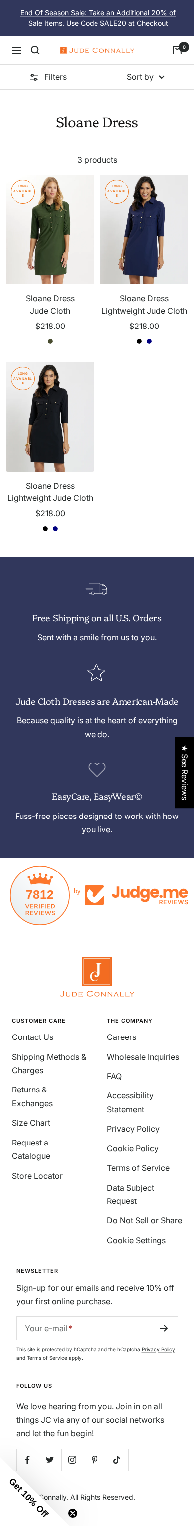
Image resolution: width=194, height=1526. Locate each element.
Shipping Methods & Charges (49, 1063)
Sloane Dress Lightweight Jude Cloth (144, 304)
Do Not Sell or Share (144, 1220)
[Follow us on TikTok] (117, 1460)
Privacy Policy (133, 1129)
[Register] (164, 1328)
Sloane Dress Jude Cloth (50, 304)
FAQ (114, 1076)
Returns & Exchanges (32, 1096)
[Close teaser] (73, 1513)
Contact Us (32, 1037)
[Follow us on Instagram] (72, 1460)
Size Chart (31, 1123)
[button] (35, 1491)
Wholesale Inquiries (143, 1057)
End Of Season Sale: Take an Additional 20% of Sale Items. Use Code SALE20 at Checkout (98, 17)
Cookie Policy (133, 1148)
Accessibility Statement (130, 1102)
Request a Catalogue (31, 1149)
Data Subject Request (130, 1194)
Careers (121, 1037)
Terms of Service (138, 1168)
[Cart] (177, 50)
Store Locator (37, 1176)
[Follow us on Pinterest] (95, 1460)
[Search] (35, 50)
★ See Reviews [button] (185, 772)
